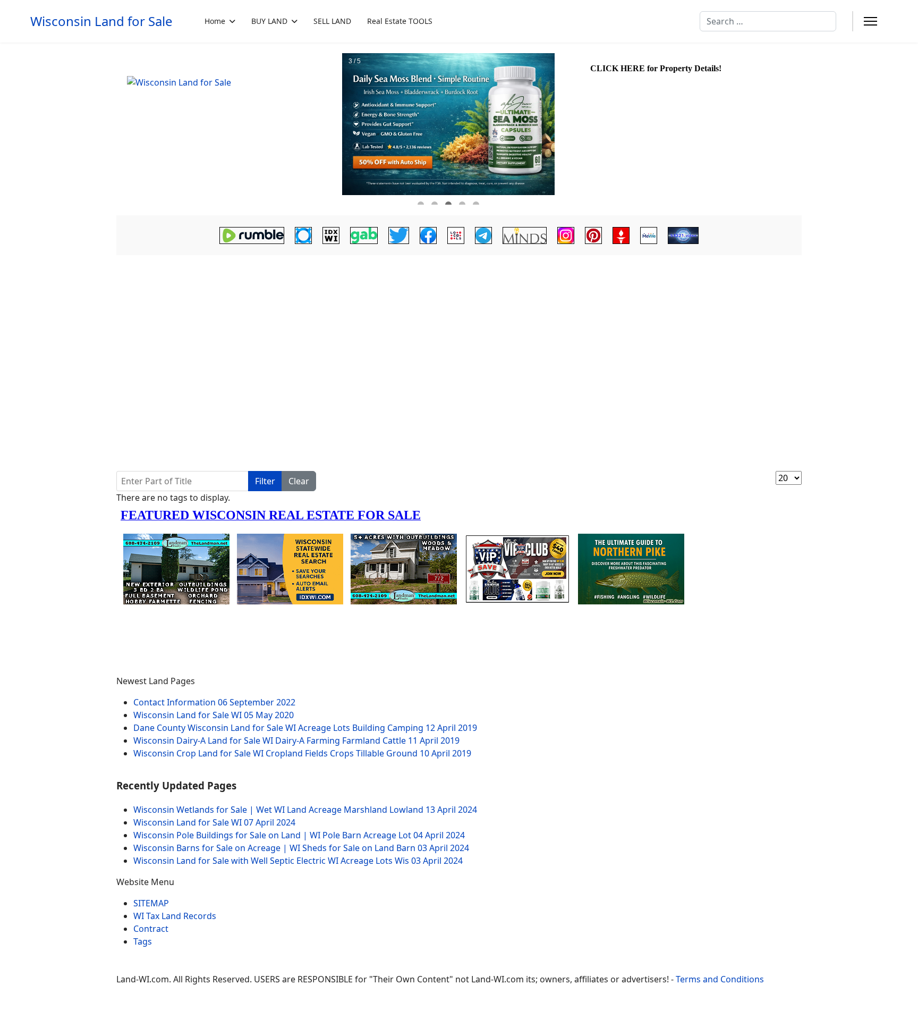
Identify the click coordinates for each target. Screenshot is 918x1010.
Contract (150, 929)
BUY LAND (269, 21)
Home (215, 21)
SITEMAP (151, 903)
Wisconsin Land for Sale (101, 21)
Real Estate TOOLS (399, 21)
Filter (265, 481)
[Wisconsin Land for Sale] (228, 129)
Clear (298, 481)
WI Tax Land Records (174, 916)
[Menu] (870, 21)
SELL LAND (332, 21)
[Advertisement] (459, 338)
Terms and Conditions (720, 979)
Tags (142, 941)
